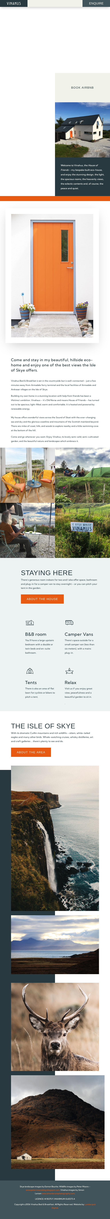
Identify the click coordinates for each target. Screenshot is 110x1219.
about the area (31, 752)
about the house (42, 599)
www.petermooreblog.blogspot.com (43, 1190)
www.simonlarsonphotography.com (58, 1193)
